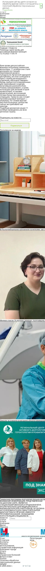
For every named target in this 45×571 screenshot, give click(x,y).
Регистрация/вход (36, 539)
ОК (41, 6)
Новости (13, 48)
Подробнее (7, 10)
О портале (4, 540)
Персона (4, 527)
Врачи (3, 15)
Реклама (4, 544)
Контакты (4, 542)
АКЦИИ (3, 564)
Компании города (8, 549)
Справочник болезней (10, 555)
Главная (3, 48)
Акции (3, 17)
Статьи (3, 519)
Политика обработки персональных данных (10, 561)
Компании (4, 13)
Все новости (7, 114)
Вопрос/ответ (6, 556)
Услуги (3, 521)
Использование (7, 545)
